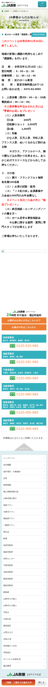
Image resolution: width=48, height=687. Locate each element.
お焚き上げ (8, 632)
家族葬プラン (9, 518)
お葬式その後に (10, 605)
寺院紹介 (7, 652)
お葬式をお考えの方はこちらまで (23, 320)
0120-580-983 (27, 394)
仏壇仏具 (7, 619)
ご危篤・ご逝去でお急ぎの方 (18, 682)
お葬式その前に (10, 599)
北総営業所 (8, 572)
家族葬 (6, 592)
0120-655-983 (27, 378)
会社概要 (7, 465)
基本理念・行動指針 (12, 472)
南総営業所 (8, 552)
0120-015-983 (27, 346)
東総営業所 (8, 585)
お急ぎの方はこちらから (24, 327)
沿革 (5, 478)
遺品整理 (7, 666)
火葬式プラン (9, 512)
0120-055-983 (27, 412)
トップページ (9, 458)
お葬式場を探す (10, 498)
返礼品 (6, 532)
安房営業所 (8, 545)
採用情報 (7, 485)
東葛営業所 (8, 579)
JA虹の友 (7, 639)
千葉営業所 (8, 565)
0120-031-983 (27, 362)
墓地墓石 (7, 626)
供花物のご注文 (10, 646)
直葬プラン (8, 505)
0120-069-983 (27, 429)
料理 (5, 539)
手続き (6, 612)
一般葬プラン (9, 525)
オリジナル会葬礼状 (12, 659)
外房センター (9, 559)
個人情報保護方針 (11, 492)
